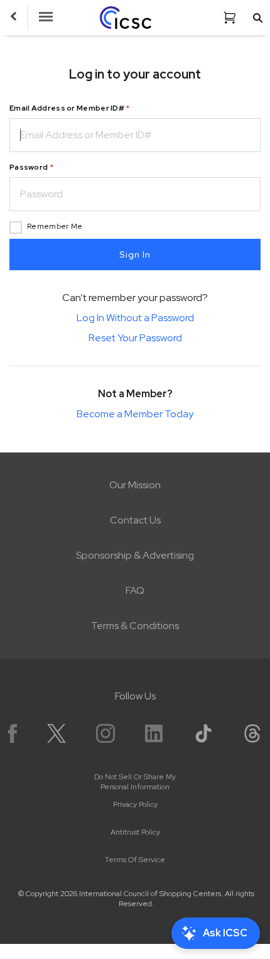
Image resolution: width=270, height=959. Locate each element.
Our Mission (135, 484)
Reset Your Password (135, 337)
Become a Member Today (135, 413)
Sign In (135, 254)
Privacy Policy (135, 804)
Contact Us (135, 520)
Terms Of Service (135, 860)
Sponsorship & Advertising (135, 555)
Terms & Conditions (135, 625)
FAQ (135, 590)
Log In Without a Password (135, 317)
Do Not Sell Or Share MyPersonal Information (135, 782)
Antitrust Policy (135, 832)
